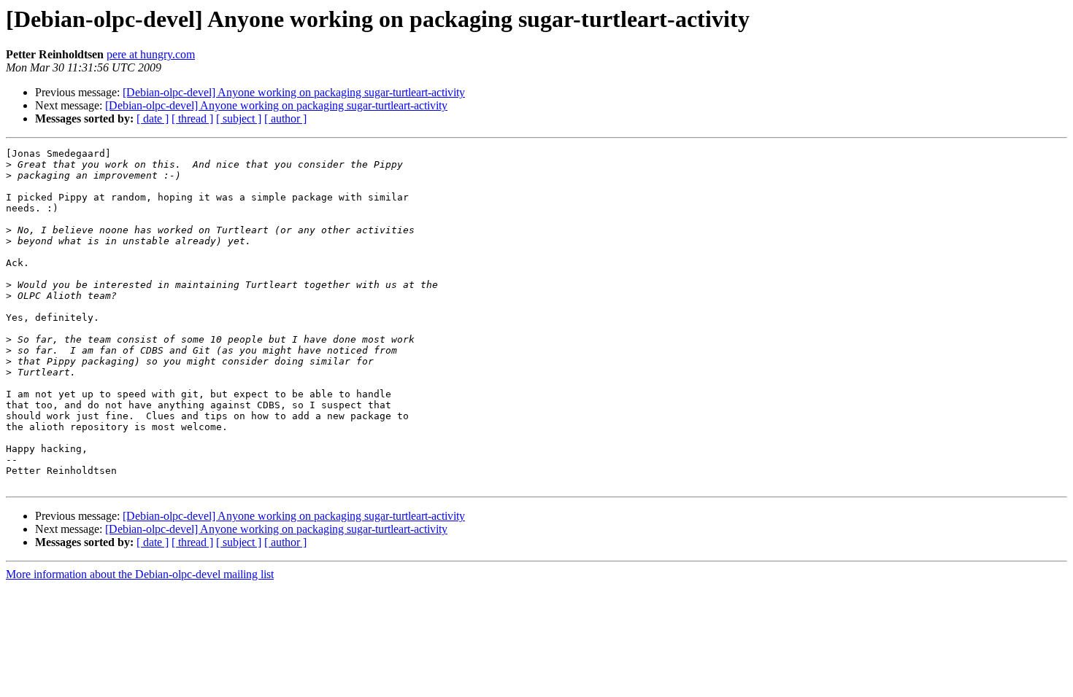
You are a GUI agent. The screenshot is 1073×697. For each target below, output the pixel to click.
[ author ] (285, 118)
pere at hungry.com (151, 54)
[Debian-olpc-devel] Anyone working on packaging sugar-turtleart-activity (294, 92)
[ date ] (152, 118)
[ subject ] (238, 118)
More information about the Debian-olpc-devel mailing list (140, 574)
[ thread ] (192, 118)
